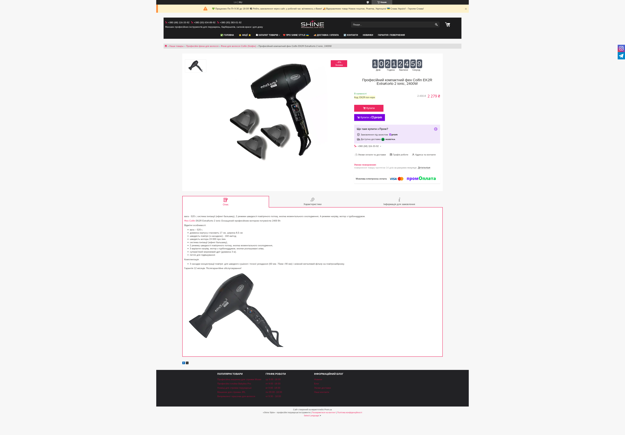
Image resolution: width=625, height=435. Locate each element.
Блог (316, 383)
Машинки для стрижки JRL (231, 392)
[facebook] (183, 363)
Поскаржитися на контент (324, 412)
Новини (318, 379)
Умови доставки (322, 388)
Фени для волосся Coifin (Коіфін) (238, 46)
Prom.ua (328, 409)
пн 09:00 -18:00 (274, 392)
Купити (370, 108)
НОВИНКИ (368, 35)
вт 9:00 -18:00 (273, 388)
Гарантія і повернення (391, 35)
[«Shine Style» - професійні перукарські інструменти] (312, 25)
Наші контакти (321, 392)
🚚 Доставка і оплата (326, 35)
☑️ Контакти (351, 35)
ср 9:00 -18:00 (273, 379)
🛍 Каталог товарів (267, 35)
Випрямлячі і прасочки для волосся (236, 396)
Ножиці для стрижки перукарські (234, 388)
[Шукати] (436, 24)
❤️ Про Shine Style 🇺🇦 (296, 35)
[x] (187, 363)
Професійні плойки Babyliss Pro (234, 383)
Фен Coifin (189, 220)
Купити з (366, 117)
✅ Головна (227, 35)
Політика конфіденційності (349, 412)
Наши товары (176, 46)
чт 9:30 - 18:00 (273, 396)
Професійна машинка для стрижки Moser (239, 379)
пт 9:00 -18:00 (273, 383)
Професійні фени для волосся (202, 46)
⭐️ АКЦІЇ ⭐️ (245, 35)
